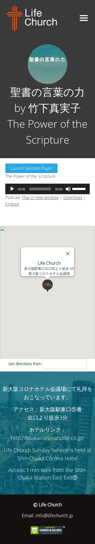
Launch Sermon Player (31, 168)
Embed (12, 204)
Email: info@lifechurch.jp (47, 515)
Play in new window (40, 197)
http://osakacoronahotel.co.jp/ (47, 437)
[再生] (12, 189)
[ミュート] (68, 189)
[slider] (79, 188)
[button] (54, 292)
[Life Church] (39, 18)
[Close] (67, 253)
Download (72, 197)
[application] (47, 189)
